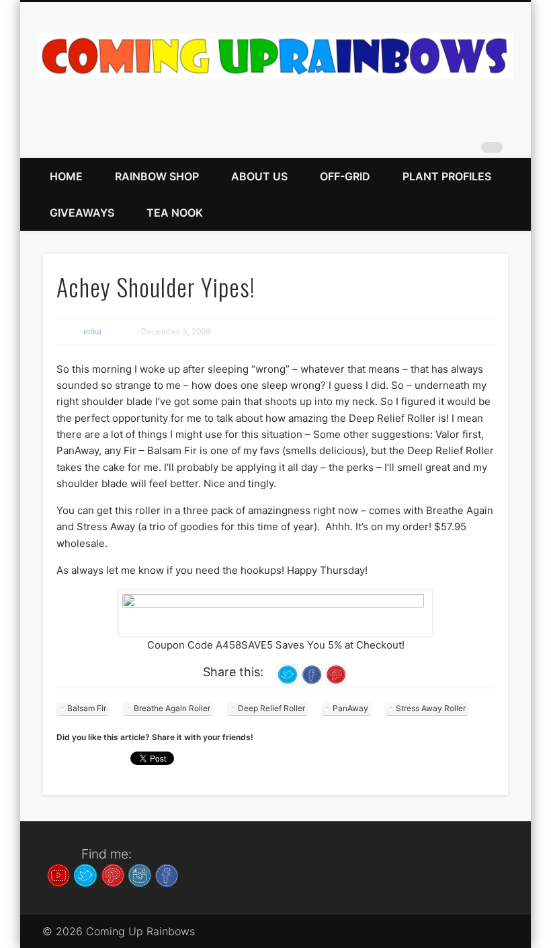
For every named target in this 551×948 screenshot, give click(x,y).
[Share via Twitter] (288, 673)
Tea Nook (174, 212)
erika (92, 331)
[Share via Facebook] (312, 673)
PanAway (350, 708)
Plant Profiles (446, 176)
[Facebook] (166, 874)
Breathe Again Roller (172, 708)
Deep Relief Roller (271, 708)
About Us (259, 176)
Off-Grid (345, 176)
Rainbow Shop (157, 176)
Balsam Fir (86, 708)
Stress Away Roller (431, 708)
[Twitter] (85, 874)
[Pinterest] (112, 874)
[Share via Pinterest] (336, 673)
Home (66, 176)
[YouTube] (58, 874)
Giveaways (82, 212)
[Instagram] (139, 874)
